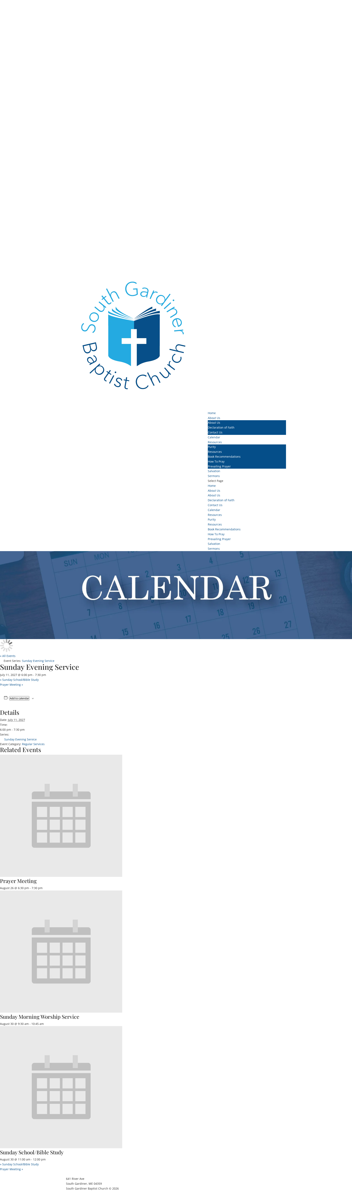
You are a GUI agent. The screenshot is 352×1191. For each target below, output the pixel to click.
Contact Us (215, 432)
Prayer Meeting (11, 685)
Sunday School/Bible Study (19, 680)
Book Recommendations (224, 456)
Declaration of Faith (221, 427)
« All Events (7, 656)
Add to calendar (19, 698)
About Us (214, 422)
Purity (212, 447)
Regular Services (33, 744)
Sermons (214, 549)
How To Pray (216, 461)
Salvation (214, 544)
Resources (215, 452)
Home (212, 486)
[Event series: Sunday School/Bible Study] (47, 1159)
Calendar (214, 510)
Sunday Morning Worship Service (39, 1016)
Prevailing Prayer (219, 466)
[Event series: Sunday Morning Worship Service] (46, 1024)
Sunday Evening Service (20, 739)
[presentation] (61, 876)
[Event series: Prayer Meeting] (44, 888)
